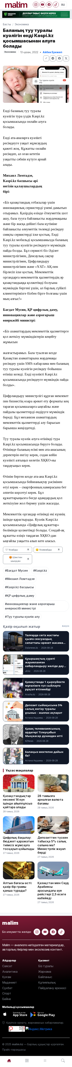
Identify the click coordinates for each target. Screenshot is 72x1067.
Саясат (7, 966)
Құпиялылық (47, 982)
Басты (7, 24)
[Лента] (45, 1060)
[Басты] (9, 1060)
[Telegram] (53, 58)
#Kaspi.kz (40, 570)
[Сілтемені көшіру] (46, 58)
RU (63, 4)
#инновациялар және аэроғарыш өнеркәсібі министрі (30, 606)
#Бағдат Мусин (16, 570)
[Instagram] (36, 5)
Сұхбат (7, 988)
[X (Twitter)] (66, 58)
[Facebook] (49, 5)
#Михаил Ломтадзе (20, 579)
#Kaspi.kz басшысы (19, 587)
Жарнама (44, 971)
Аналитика (10, 971)
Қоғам (6, 977)
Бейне (6, 999)
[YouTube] (42, 5)
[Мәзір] (27, 1060)
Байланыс (45, 977)
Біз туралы (45, 966)
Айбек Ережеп (52, 52)
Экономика (22, 24)
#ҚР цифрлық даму (19, 595)
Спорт (6, 993)
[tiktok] (61, 932)
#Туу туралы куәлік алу (22, 616)
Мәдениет (9, 982)
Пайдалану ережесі (52, 988)
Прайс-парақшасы (14, 1049)
